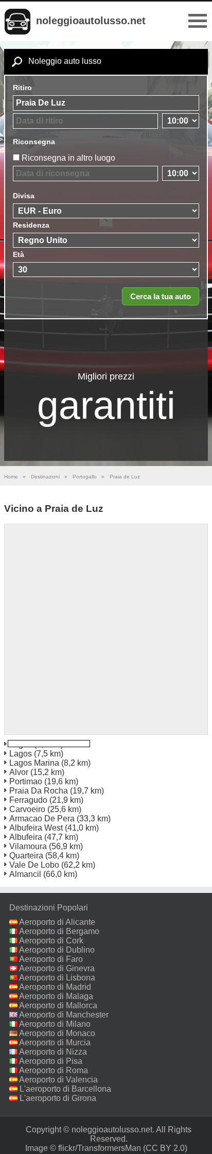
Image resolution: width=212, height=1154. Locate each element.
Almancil (25, 874)
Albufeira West (36, 827)
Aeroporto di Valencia (58, 1079)
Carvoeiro (27, 809)
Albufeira (25, 837)
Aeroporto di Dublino (57, 949)
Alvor (18, 772)
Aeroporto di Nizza (53, 1051)
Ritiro (22, 87)
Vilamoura (28, 846)
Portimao (25, 781)
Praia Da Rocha (38, 790)
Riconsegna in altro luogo (68, 157)
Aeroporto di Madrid (55, 987)
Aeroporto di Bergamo (59, 931)
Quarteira (26, 855)
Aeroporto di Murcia (55, 1042)
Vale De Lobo (34, 864)
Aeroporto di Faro (51, 959)
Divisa (23, 196)
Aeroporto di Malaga (56, 996)
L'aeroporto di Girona (58, 1098)
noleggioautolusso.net (91, 20)
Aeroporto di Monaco (57, 1033)
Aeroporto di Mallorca (58, 1005)
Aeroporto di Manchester (64, 1014)
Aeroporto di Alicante (57, 922)
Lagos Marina (34, 763)
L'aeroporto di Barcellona (65, 1088)
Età (18, 254)
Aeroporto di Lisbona (57, 977)
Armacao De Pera (42, 818)
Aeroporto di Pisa (50, 1061)
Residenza (31, 225)
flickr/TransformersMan (99, 1148)
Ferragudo (28, 800)
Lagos (20, 753)
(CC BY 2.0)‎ (165, 1148)
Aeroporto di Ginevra (57, 968)
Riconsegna (34, 141)
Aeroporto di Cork (51, 940)
